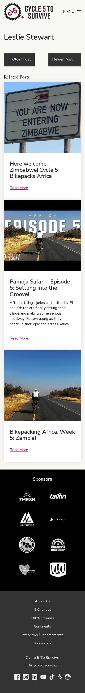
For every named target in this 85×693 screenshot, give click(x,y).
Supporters (42, 643)
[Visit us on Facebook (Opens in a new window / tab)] (17, 678)
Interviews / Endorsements (42, 635)
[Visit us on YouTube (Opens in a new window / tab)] (43, 678)
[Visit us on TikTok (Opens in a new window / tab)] (52, 678)
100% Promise (42, 618)
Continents (42, 626)
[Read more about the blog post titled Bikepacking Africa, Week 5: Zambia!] (42, 406)
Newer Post (64, 59)
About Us (42, 601)
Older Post (19, 59)
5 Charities (42, 609)
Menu (68, 11)
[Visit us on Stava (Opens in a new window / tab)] (60, 678)
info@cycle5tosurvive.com (42, 665)
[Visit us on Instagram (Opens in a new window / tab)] (26, 678)
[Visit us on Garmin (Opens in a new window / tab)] (68, 678)
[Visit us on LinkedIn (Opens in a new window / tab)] (34, 678)
